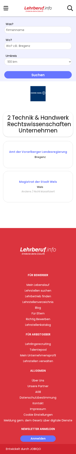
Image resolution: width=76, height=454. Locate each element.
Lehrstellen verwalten (38, 361)
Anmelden (38, 438)
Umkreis (11, 56)
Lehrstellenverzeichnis (38, 302)
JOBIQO (35, 449)
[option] (38, 94)
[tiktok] (48, 263)
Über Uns (38, 380)
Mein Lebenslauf (38, 285)
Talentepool (38, 350)
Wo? (9, 40)
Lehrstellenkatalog (38, 325)
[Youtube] (42, 263)
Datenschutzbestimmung (38, 398)
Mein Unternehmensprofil (38, 355)
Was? (9, 24)
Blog (38, 308)
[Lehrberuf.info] (38, 8)
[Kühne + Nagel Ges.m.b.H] (38, 93)
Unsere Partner (38, 386)
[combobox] (38, 30)
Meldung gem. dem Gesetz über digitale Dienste (38, 420)
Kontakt (38, 403)
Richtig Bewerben (38, 319)
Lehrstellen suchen (38, 291)
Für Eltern (38, 313)
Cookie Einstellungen (38, 415)
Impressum (38, 409)
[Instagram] (35, 263)
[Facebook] (29, 263)
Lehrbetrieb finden (38, 296)
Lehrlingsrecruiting (38, 344)
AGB (38, 392)
